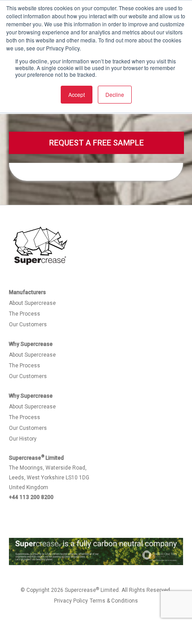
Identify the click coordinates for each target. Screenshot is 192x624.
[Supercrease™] (40, 246)
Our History (23, 439)
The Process (24, 314)
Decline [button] (114, 94)
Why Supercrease (31, 344)
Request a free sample (96, 142)
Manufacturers (27, 292)
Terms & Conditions (114, 601)
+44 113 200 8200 (31, 497)
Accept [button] (76, 94)
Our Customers (28, 324)
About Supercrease (32, 303)
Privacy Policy (71, 601)
